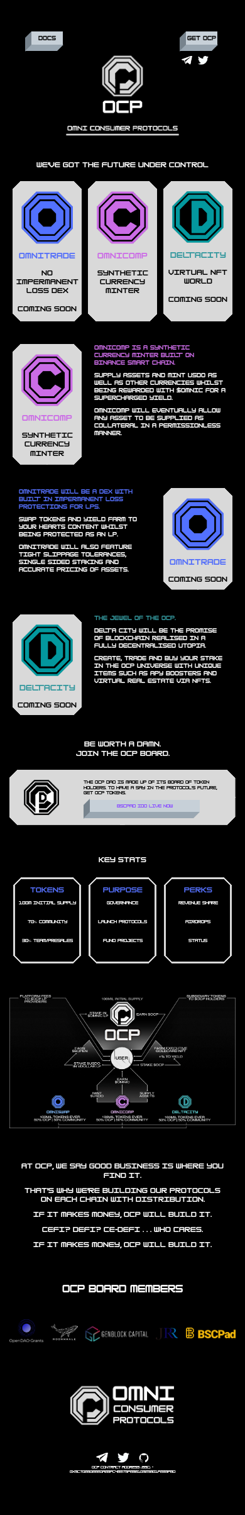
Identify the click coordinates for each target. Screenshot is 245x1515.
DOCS (47, 38)
